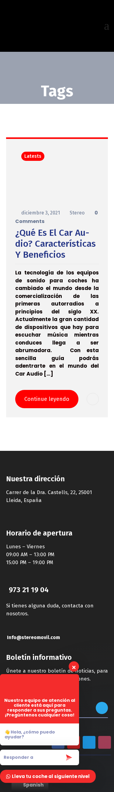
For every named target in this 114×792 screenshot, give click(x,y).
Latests (32, 156)
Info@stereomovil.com (33, 637)
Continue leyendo (46, 399)
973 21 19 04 (29, 589)
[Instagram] (104, 742)
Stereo (78, 213)
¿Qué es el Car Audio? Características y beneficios (55, 243)
